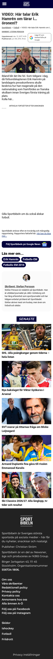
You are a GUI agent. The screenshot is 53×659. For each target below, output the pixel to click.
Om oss (7, 579)
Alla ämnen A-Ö (12, 603)
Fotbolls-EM (30, 259)
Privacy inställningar (26, 654)
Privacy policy (11, 591)
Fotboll (16, 27)
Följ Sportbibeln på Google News (23, 244)
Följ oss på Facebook (16, 609)
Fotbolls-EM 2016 (13, 264)
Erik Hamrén (10, 259)
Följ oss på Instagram (16, 613)
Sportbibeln (6, 27)
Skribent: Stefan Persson (13, 32)
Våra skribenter (12, 583)
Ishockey (8, 628)
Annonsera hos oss (14, 599)
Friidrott (7, 639)
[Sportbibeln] (26, 4)
